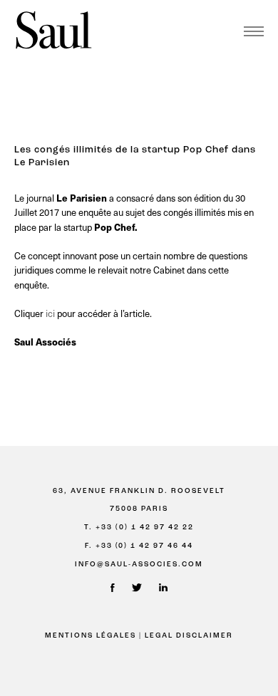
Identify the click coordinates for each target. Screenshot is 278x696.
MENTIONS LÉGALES (90, 636)
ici (50, 313)
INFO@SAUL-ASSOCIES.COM (139, 564)
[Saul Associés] (53, 31)
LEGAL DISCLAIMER (189, 636)
